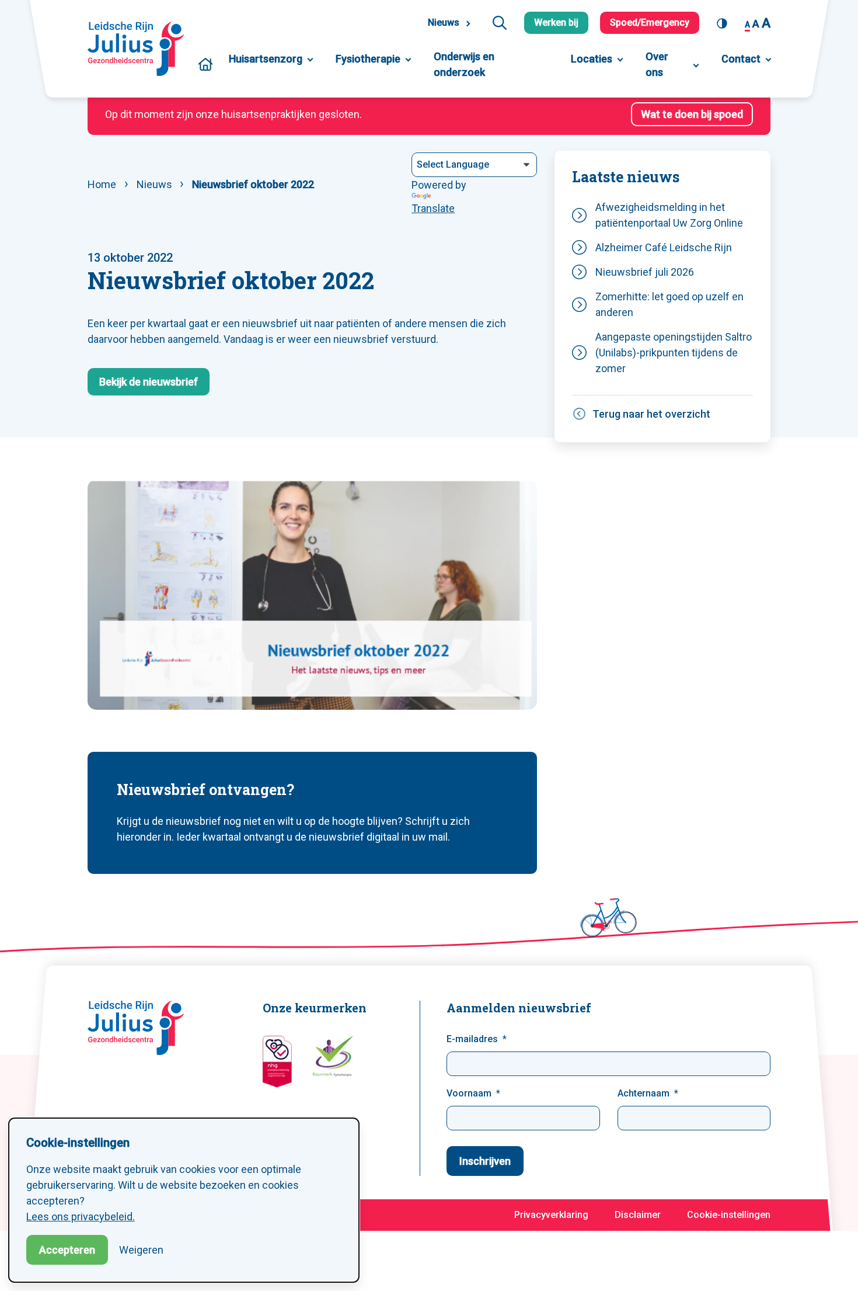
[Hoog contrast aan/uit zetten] (725, 23)
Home (205, 64)
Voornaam (469, 1093)
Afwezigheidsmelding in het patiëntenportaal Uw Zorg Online (669, 215)
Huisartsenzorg (265, 59)
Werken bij (556, 22)
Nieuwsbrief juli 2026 (644, 272)
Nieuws (443, 22)
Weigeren (141, 1250)
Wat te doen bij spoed (692, 114)
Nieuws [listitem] (153, 184)
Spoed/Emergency (649, 22)
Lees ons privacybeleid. (80, 1216)
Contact (741, 59)
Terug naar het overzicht (651, 414)
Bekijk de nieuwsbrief (148, 382)
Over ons (657, 64)
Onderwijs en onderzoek (464, 64)
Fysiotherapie (368, 59)
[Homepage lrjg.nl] (141, 49)
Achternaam (643, 1093)
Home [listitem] (103, 184)
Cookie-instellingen (728, 1214)
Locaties (591, 59)
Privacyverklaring (551, 1214)
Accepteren (67, 1250)
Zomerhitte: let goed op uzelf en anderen (669, 304)
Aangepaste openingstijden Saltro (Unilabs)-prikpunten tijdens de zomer (673, 352)
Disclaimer (638, 1214)
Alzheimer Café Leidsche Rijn (663, 247)
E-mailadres (472, 1038)
